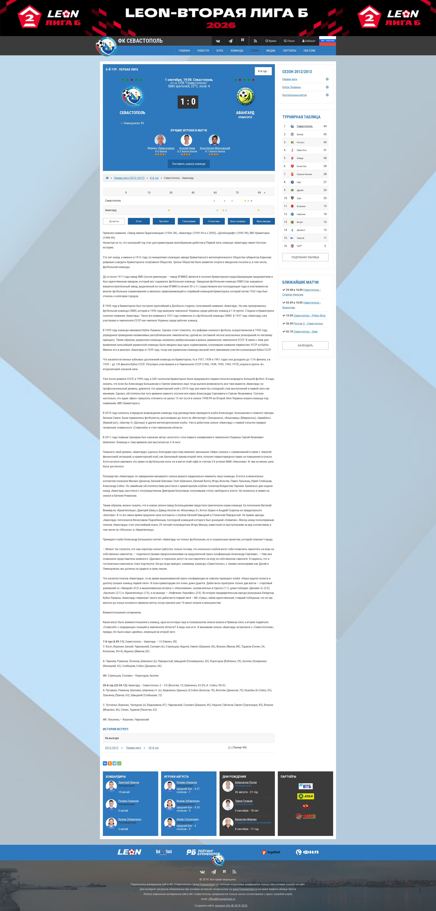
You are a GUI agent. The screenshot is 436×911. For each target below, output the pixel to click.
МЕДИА (270, 50)
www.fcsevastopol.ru (205, 884)
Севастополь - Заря (305, 331)
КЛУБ (219, 50)
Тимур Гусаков (243, 801)
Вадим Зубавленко (129, 819)
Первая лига (133, 747)
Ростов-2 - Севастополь (308, 323)
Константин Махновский (215, 148)
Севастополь (305, 126)
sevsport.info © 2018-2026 (231, 905)
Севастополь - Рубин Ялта (309, 315)
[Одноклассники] (110, 763)
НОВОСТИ (203, 50)
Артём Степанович (188, 819)
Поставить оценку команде (188, 163)
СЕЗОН (255, 50)
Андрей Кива (187, 148)
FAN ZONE (309, 50)
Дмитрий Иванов (128, 782)
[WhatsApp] (119, 763)
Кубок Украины (291, 87)
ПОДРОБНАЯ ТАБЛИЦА (305, 257)
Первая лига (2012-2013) (129, 178)
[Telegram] (114, 763)
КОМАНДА (237, 50)
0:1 (230, 747)
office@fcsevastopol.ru (221, 899)
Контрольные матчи (294, 95)
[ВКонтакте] (105, 763)
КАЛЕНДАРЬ (305, 345)
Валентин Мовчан (246, 819)
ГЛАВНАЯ (184, 50)
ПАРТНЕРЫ (289, 50)
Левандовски (166, 148)
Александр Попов (246, 782)
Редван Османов (128, 801)
